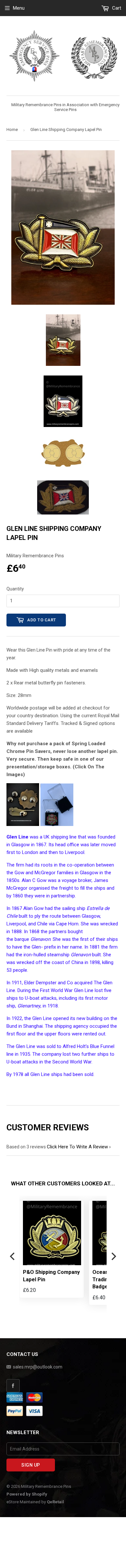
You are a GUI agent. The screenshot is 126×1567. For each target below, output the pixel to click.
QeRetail (55, 1501)
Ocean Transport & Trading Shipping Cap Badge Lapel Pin (48, 1279)
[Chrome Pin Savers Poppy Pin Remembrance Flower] (22, 824)
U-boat (32, 998)
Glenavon (81, 955)
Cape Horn (67, 924)
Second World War (71, 1062)
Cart (116, 8)
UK (46, 837)
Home (12, 129)
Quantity (15, 588)
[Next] (113, 1256)
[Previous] (12, 1256)
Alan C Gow (34, 880)
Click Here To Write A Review (77, 1147)
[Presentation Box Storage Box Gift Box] (56, 824)
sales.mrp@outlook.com (37, 1366)
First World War (56, 990)
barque (22, 939)
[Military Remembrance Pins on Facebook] (63, 1385)
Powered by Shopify (26, 1494)
